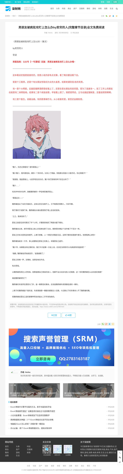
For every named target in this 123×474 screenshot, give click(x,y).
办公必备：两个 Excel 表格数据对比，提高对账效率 (31, 428)
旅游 (52, 466)
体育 (100, 8)
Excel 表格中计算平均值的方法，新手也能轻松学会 (30, 407)
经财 (46, 466)
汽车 (94, 466)
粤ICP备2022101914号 (47, 470)
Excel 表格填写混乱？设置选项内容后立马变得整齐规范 (32, 411)
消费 (105, 8)
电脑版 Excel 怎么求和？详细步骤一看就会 (27, 424)
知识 (14, 16)
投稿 (115, 2)
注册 (108, 2)
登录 (102, 2)
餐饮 (88, 466)
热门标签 (18, 2)
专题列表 (7, 2)
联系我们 (35, 2)
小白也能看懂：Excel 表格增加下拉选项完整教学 (30, 415)
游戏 (94, 8)
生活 (111, 8)
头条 (58, 8)
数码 (88, 8)
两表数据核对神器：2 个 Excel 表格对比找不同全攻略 (31, 420)
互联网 (81, 8)
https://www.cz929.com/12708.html (52, 307)
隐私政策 (26, 2)
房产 (75, 8)
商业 (69, 8)
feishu (50, 33)
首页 (52, 8)
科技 (63, 8)
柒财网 (7, 16)
